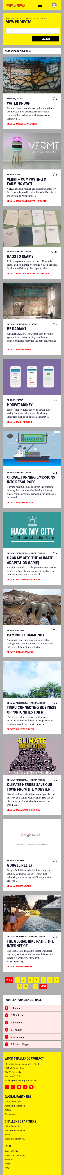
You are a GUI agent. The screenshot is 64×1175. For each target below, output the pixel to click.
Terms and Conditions (15, 1155)
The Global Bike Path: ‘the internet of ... (30, 943)
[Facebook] (7, 1086)
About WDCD (11, 1151)
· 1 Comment (41, 200)
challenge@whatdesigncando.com (21, 1080)
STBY (7, 1134)
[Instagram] (25, 1086)
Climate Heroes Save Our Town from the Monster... (30, 786)
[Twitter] (19, 1086)
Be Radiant (16, 328)
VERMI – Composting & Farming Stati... (26, 181)
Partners (9, 1159)
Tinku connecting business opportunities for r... (31, 709)
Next (43, 986)
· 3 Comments (42, 273)
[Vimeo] (31, 1086)
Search (46, 38)
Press (7, 1163)
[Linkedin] (13, 1086)
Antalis (8, 1109)
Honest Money (19, 404)
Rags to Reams (20, 256)
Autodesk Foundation (15, 1105)
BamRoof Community (26, 635)
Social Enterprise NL (15, 1138)
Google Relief (19, 865)
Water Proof (18, 103)
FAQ (7, 1167)
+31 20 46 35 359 (12, 1076)
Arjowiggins (10, 1113)
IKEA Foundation (13, 1101)
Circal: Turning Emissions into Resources (31, 479)
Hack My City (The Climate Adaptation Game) (30, 560)
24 (36, 986)
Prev (9, 980)
